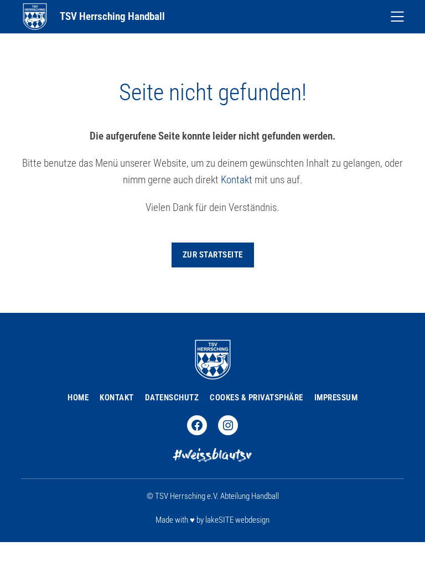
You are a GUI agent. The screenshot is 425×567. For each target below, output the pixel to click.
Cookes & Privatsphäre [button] (256, 398)
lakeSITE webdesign (237, 520)
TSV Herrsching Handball (112, 17)
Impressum (336, 398)
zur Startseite (213, 255)
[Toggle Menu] (397, 16)
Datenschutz (172, 398)
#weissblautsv (212, 456)
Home (78, 398)
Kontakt (236, 180)
